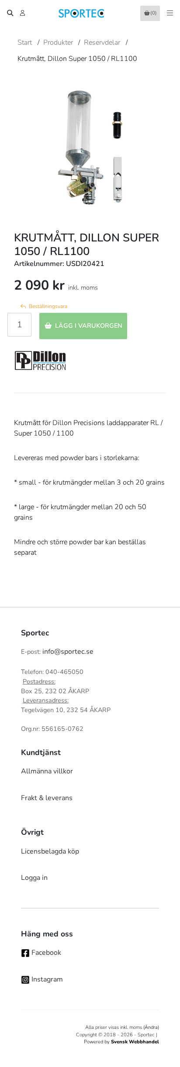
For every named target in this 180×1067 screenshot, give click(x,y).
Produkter (58, 42)
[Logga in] (23, 13)
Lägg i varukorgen (88, 325)
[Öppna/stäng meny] (170, 13)
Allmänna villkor (47, 771)
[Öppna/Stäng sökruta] (10, 13)
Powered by (121, 1042)
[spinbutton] (19, 325)
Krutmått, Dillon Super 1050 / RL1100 (77, 59)
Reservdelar (102, 42)
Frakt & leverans (47, 798)
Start (24, 42)
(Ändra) (151, 1027)
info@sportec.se (67, 651)
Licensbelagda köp (50, 851)
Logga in (34, 878)
